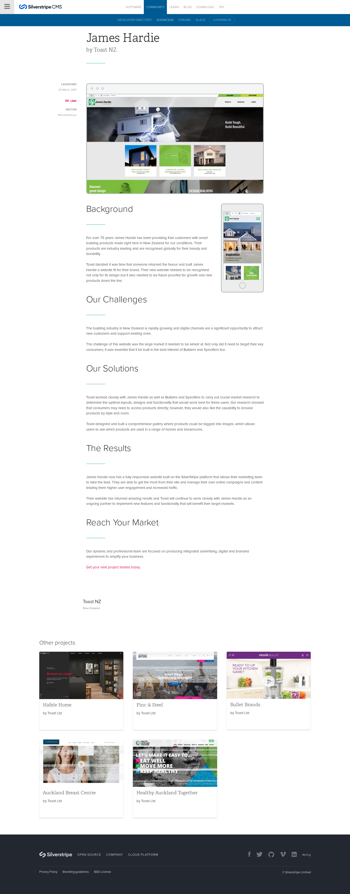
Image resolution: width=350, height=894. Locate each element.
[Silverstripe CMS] (40, 7)
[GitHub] (269, 855)
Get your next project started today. (113, 567)
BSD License (102, 872)
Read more (81, 691)
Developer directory (135, 20)
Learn (174, 7)
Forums (184, 20)
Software (133, 7)
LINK (73, 101)
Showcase (165, 20)
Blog (188, 7)
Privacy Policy (48, 872)
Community (155, 7)
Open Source (89, 855)
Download (205, 7)
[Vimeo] (280, 855)
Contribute (222, 20)
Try (221, 7)
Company (114, 855)
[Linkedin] (292, 855)
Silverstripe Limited (298, 872)
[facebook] (247, 855)
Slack (200, 20)
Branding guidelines (76, 872)
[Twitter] (257, 855)
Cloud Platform (143, 855)
